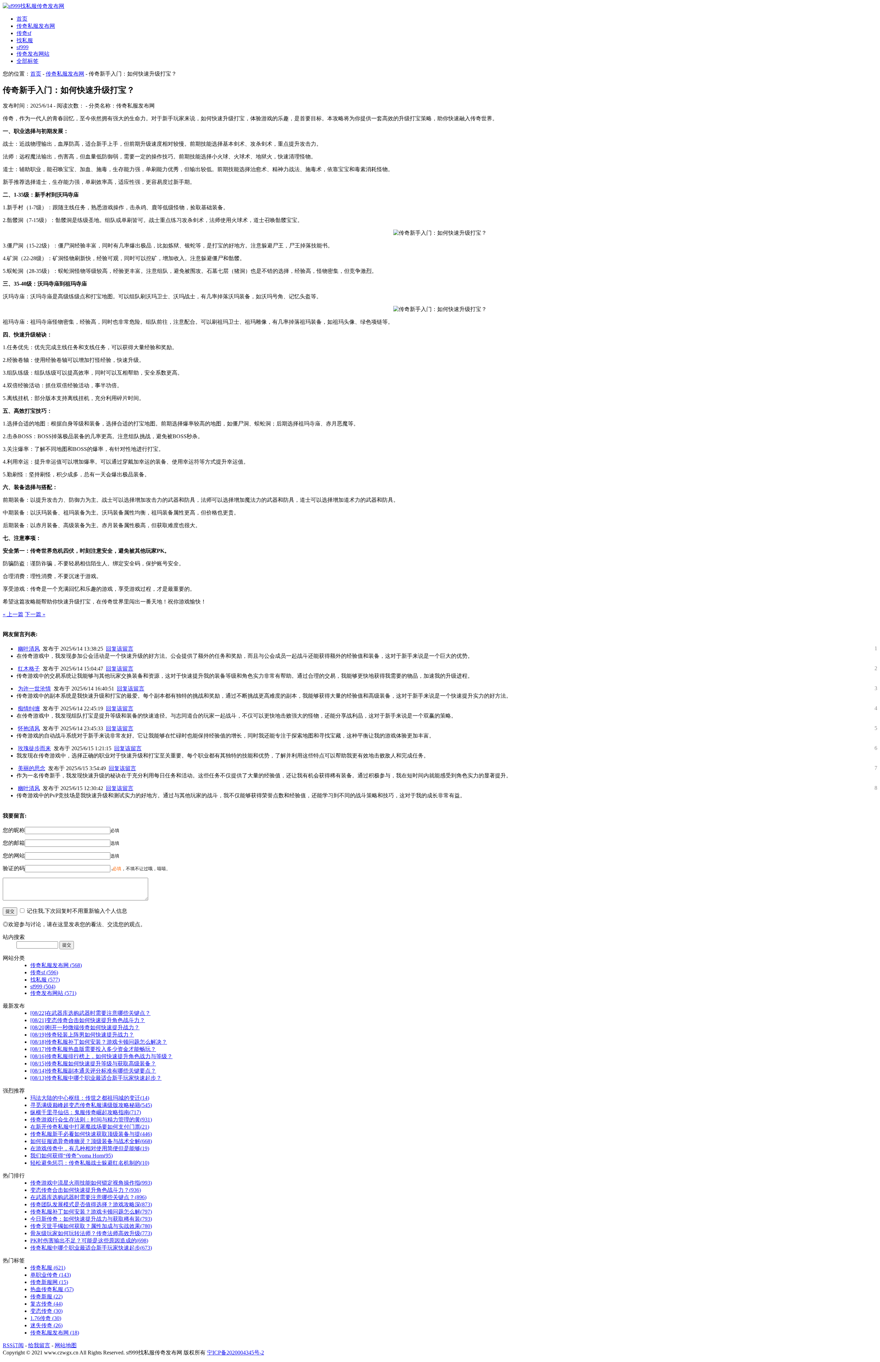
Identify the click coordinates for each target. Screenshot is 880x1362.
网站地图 (66, 1345)
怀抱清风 (29, 728)
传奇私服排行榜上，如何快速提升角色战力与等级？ (101, 1056)
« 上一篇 (13, 614)
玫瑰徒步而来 (34, 748)
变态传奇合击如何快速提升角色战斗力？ (87, 1020)
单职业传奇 (50, 1275)
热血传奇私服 (52, 1289)
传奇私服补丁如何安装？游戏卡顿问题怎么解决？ (98, 1042)
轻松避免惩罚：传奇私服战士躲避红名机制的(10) (89, 1163)
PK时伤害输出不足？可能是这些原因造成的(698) (89, 1240)
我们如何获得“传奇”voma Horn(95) (71, 1156)
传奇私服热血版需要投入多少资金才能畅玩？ (93, 1049)
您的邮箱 (14, 843)
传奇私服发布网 (35, 26)
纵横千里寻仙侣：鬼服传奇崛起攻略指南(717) (85, 1112)
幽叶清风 (29, 649)
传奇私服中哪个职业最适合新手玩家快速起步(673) (91, 1248)
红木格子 (29, 669)
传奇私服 (47, 1268)
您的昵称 (14, 830)
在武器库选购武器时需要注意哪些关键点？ (90, 1013)
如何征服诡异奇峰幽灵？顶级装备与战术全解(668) (91, 1141)
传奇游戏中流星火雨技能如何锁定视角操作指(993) (91, 1183)
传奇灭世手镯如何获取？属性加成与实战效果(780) (91, 1226)
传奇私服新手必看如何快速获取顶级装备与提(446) (91, 1134)
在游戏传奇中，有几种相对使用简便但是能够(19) (89, 1148)
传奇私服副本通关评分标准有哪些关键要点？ (93, 1071)
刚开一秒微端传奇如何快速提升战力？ (85, 1027)
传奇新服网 (49, 1282)
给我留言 (39, 1345)
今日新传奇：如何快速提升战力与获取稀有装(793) (91, 1219)
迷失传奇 (46, 1325)
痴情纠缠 (29, 708)
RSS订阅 (13, 1345)
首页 (22, 19)
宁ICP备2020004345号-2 (235, 1352)
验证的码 (14, 868)
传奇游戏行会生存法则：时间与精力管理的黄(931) (91, 1119)
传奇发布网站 (33, 54)
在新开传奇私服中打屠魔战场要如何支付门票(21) (89, 1127)
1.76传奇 (45, 1318)
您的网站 (14, 856)
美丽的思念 (31, 768)
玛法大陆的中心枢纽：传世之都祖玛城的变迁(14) (89, 1098)
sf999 (22, 47)
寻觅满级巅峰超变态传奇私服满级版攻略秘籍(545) (91, 1105)
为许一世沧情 (34, 688)
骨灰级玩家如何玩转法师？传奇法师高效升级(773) (91, 1233)
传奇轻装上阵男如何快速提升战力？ (82, 1035)
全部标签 (27, 61)
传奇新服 (46, 1296)
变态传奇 (46, 1311)
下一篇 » (35, 614)
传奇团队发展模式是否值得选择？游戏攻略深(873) (91, 1204)
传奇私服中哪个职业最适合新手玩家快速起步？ (96, 1078)
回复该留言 (119, 649)
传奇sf (23, 33)
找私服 (24, 40)
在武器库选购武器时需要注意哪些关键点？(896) (88, 1197)
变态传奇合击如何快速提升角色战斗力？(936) (85, 1190)
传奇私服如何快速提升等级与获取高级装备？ (93, 1063)
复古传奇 (46, 1304)
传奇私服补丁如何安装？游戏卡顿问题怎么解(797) (91, 1212)
